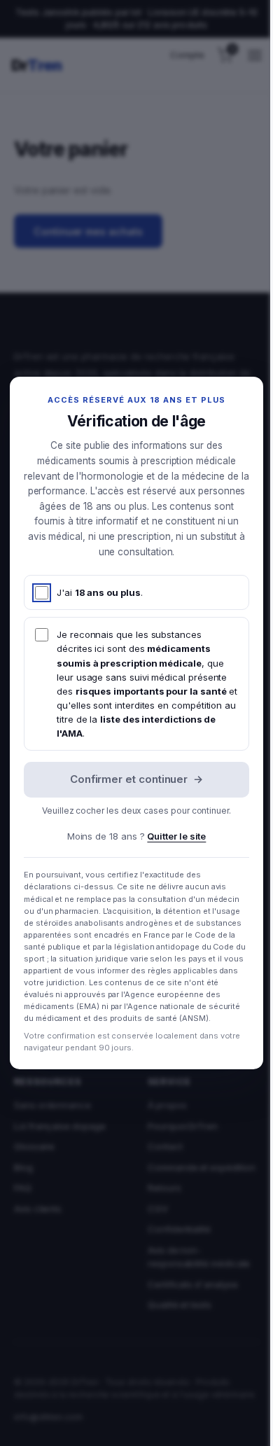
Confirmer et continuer (136, 779)
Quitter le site (176, 836)
